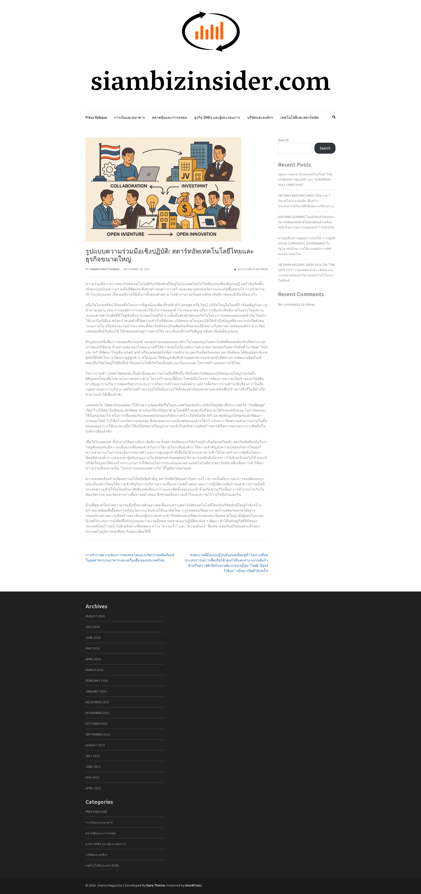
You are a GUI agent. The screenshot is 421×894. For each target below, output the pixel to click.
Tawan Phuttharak (104, 269)
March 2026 (94, 670)
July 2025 (93, 756)
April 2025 (93, 788)
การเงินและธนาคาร (129, 117)
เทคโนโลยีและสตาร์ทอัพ (299, 117)
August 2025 (95, 745)
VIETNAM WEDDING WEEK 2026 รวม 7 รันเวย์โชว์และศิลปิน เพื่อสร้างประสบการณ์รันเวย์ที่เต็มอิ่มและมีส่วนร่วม (306, 201)
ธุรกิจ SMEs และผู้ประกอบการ (217, 117)
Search (283, 140)
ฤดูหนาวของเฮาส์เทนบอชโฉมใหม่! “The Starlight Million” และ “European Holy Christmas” (305, 180)
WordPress (193, 885)
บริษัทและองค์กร (260, 117)
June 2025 (93, 766)
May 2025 (93, 777)
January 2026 (96, 691)
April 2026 (93, 659)
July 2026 (93, 627)
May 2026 (93, 648)
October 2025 (96, 723)
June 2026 (93, 637)
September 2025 (98, 734)
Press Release (96, 117)
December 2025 (97, 702)
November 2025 (97, 713)
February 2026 (97, 680)
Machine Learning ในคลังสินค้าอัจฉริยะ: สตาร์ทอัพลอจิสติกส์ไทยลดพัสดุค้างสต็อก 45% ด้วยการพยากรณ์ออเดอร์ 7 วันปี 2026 (306, 222)
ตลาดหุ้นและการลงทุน (169, 117)
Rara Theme (155, 885)
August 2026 (95, 616)
